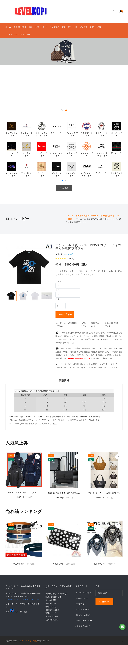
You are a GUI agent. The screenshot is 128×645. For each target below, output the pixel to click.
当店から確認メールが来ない (57, 593)
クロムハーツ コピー (84, 621)
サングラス (54, 27)
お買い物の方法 (52, 619)
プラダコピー (81, 604)
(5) (72, 259)
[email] (122, 627)
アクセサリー (67, 27)
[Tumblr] (12, 610)
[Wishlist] (37, 456)
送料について (51, 606)
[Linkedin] (26, 612)
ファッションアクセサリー (19, 34)
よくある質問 (51, 600)
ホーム (8, 27)
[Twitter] (16, 612)
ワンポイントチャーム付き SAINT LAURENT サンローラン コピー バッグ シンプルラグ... (104, 493)
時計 (31, 27)
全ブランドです (20, 27)
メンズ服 (83, 27)
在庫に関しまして (53, 610)
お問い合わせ (51, 603)
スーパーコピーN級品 (29, 641)
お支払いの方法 (52, 616)
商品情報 (64, 380)
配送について (51, 613)
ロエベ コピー (69, 254)
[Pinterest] (21, 612)
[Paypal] (8, 612)
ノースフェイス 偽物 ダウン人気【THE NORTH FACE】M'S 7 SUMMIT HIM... (23, 492)
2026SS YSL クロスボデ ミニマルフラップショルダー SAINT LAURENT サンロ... (64, 493)
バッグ (44, 27)
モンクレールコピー (83, 615)
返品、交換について (53, 597)
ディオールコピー (83, 609)
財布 (37, 27)
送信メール (105, 602)
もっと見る (64, 188)
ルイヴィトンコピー (83, 593)
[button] (62, 110)
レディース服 (95, 27)
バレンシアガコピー (83, 626)
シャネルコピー (82, 598)
